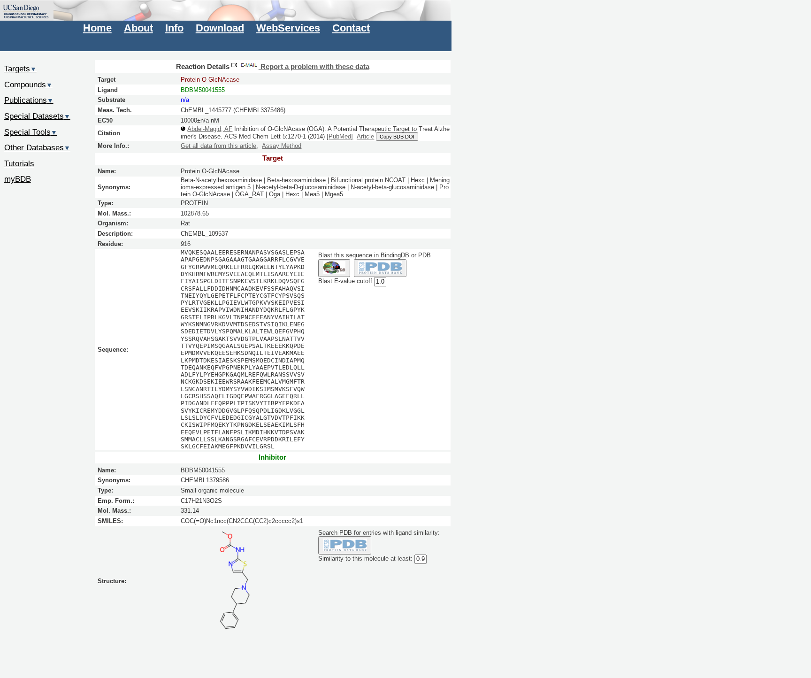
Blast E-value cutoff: (346, 281)
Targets (20, 68)
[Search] (344, 545)
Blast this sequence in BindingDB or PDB (374, 255)
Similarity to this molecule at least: (365, 558)
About (138, 28)
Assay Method (281, 145)
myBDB (17, 179)
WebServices (288, 28)
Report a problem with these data (314, 66)
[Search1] (334, 268)
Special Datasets (37, 116)
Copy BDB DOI (397, 136)
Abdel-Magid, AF (209, 128)
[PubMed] (340, 136)
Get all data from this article (218, 145)
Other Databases (37, 147)
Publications (29, 100)
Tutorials (19, 163)
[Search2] (380, 268)
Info (174, 28)
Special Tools (30, 132)
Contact (351, 28)
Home (97, 28)
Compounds (28, 84)
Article (365, 136)
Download (220, 28)
